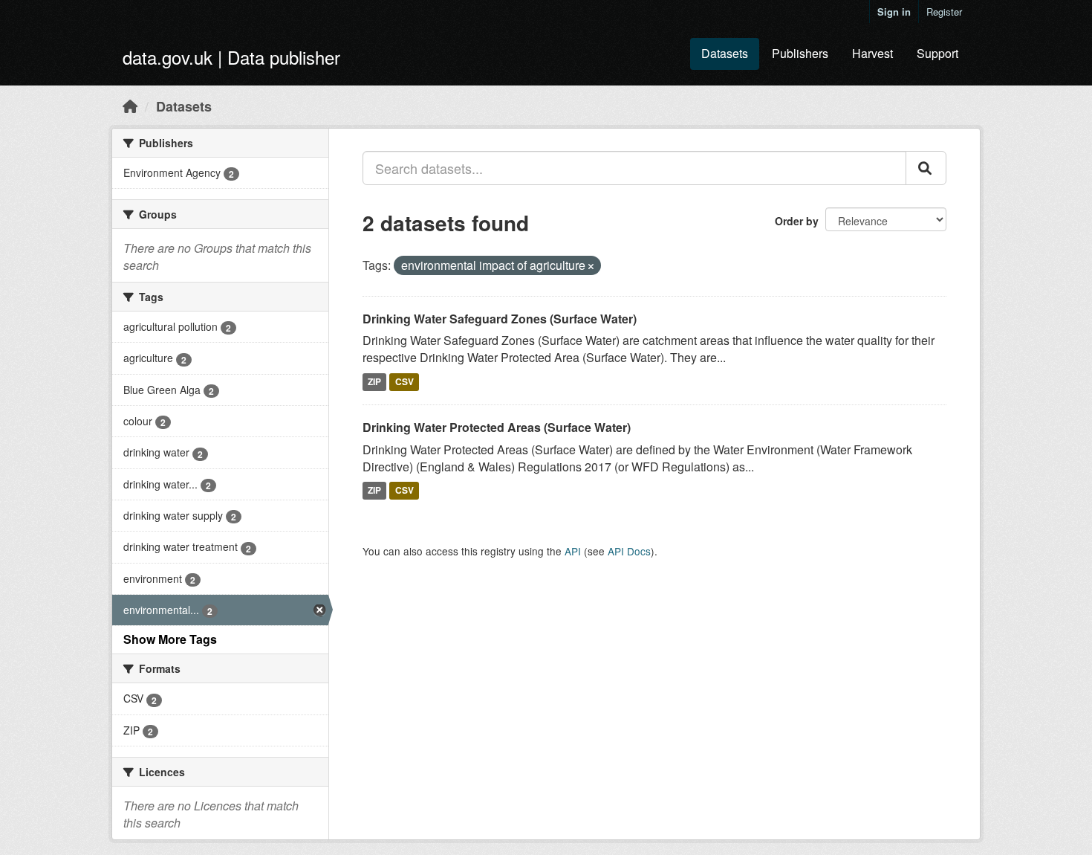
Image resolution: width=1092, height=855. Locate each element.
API (573, 550)
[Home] (130, 105)
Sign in (894, 11)
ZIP (374, 381)
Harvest (872, 53)
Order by (797, 220)
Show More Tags (170, 639)
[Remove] (591, 266)
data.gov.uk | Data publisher (231, 57)
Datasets (724, 53)
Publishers (800, 53)
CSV (404, 381)
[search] (926, 168)
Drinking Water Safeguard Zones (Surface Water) (500, 318)
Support (937, 53)
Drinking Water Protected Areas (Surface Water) (497, 427)
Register (944, 11)
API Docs (629, 550)
